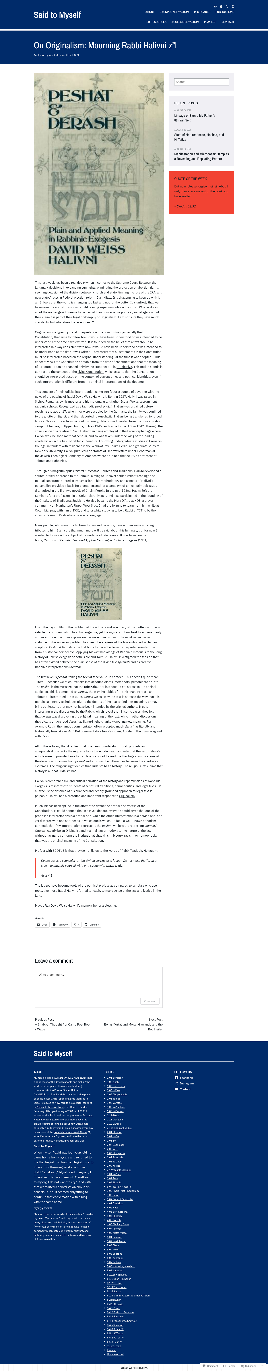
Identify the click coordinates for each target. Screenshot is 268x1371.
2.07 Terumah (115, 1157)
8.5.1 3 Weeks (115, 1333)
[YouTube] (215, 6)
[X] (227, 6)
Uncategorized (115, 1354)
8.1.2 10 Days (114, 1283)
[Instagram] (232, 6)
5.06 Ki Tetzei (115, 1258)
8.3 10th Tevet (115, 1304)
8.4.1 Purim (113, 1308)
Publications (224, 12)
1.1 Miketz (113, 1115)
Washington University (56, 1119)
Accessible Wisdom (185, 22)
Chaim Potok (95, 491)
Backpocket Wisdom (174, 12)
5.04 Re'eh (113, 1249)
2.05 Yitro (112, 1149)
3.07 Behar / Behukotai (120, 1199)
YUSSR (41, 1094)
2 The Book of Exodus (119, 1128)
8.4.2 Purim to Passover (120, 1312)
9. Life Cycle (114, 1346)
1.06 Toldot (113, 1098)
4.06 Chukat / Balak (118, 1224)
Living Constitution (90, 372)
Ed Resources (156, 22)
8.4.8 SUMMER (115, 1329)
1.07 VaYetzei (115, 1102)
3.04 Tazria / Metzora (119, 1186)
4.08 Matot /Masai (117, 1232)
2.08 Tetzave (114, 1161)
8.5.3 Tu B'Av (114, 1341)
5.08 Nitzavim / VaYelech (121, 1266)
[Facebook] (221, 6)
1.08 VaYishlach (116, 1107)
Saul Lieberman (84, 431)
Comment (150, 1001)
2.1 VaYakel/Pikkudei (119, 1170)
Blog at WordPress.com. (134, 1367)
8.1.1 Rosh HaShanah (119, 1278)
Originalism (108, 317)
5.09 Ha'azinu (115, 1270)
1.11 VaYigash (115, 1119)
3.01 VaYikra (114, 1174)
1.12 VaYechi (114, 1123)
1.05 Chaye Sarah (117, 1094)
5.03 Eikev (113, 1245)
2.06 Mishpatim (116, 1153)
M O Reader (202, 12)
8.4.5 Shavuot (115, 1325)
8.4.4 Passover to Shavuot (122, 1320)
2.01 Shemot (114, 1132)
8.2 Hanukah (114, 1299)
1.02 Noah (113, 1082)
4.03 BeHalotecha (117, 1211)
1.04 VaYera (113, 1090)
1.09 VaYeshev (115, 1111)
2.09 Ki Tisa (113, 1165)
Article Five (124, 367)
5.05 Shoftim (114, 1253)
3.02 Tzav (112, 1178)
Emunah (111, 1350)
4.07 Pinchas (114, 1228)
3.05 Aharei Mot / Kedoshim (123, 1190)
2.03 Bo (111, 1140)
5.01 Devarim (114, 1237)
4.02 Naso (113, 1207)
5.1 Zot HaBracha (117, 1274)
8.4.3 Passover (115, 1316)
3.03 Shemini (114, 1182)
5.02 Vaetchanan (116, 1241)
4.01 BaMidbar (115, 1203)
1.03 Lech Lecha (116, 1086)
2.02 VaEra (113, 1136)
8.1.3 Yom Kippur (117, 1287)
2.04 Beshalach (116, 1144)
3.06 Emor (113, 1195)
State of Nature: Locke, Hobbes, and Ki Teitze (199, 137)
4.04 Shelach (114, 1216)
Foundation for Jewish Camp (70, 1132)
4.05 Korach (114, 1220)
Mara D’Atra (122, 501)
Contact (228, 22)
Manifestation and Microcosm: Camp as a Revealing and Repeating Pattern (201, 156)
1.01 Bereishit (115, 1077)
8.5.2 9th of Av (115, 1337)
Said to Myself (57, 15)
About (150, 12)
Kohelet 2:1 (41, 1226)
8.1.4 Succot (114, 1291)
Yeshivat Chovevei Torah (50, 1107)
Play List (210, 22)
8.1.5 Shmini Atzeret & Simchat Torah (128, 1295)
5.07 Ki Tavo (114, 1262)
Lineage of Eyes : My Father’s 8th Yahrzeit (194, 118)
